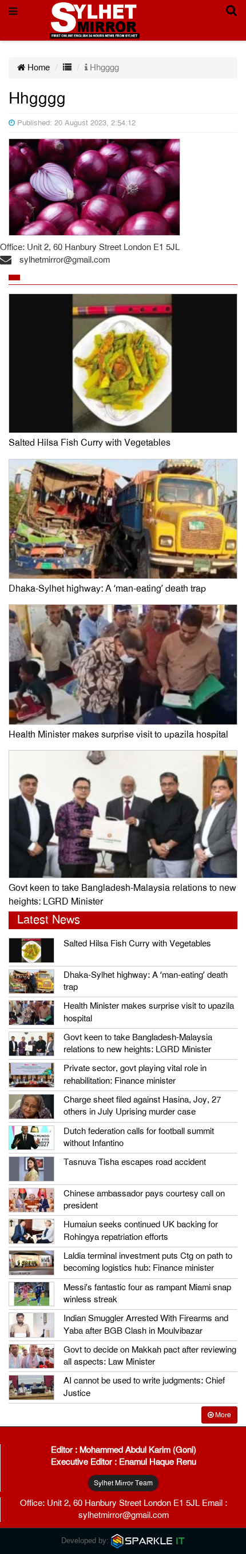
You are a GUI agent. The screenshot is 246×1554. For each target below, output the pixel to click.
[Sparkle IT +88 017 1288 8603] (148, 1540)
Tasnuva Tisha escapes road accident (135, 1162)
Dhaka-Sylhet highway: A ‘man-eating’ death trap (107, 588)
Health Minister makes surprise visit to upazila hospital (118, 734)
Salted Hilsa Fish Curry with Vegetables (89, 443)
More (222, 1415)
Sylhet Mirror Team (123, 1483)
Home (37, 67)
